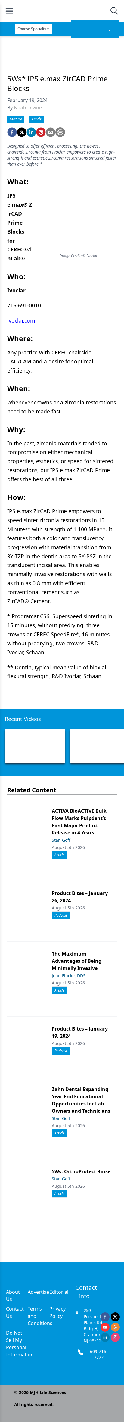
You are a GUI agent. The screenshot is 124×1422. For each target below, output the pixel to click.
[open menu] (9, 10)
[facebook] (12, 132)
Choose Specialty (31, 28)
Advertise (38, 1292)
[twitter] (21, 132)
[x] (115, 1316)
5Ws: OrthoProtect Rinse (81, 1171)
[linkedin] (31, 132)
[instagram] (115, 1337)
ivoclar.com (21, 320)
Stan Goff (61, 840)
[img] (62, 11)
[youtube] (105, 1327)
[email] (50, 132)
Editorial (58, 1292)
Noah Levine (28, 107)
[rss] (115, 1327)
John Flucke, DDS (68, 975)
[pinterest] (41, 132)
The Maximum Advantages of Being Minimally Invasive (76, 960)
